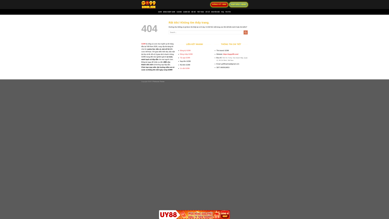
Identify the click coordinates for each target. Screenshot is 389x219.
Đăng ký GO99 (185, 50)
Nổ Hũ (193, 12)
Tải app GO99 (185, 58)
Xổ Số (207, 12)
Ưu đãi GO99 (185, 68)
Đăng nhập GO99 (186, 54)
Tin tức (228, 12)
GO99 (160, 12)
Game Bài (186, 12)
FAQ (222, 12)
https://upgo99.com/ (230, 54)
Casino (179, 12)
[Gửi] (246, 32)
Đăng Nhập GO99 (169, 12)
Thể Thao (200, 12)
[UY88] (194, 214)
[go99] (151, 4)
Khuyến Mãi (215, 12)
